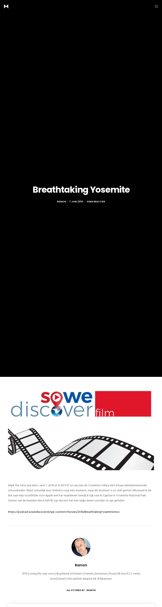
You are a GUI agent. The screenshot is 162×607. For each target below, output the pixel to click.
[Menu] (155, 6)
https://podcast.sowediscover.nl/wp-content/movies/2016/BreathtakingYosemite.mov (64, 511)
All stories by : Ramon (81, 590)
